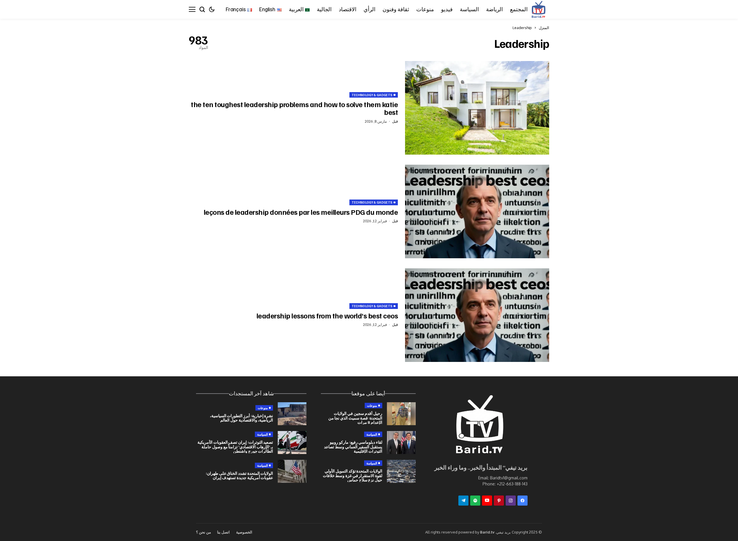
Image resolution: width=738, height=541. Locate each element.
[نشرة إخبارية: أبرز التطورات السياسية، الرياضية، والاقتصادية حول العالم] (292, 413)
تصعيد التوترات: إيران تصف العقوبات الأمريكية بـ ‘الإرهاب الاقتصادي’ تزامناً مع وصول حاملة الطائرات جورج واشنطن (235, 446)
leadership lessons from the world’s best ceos (327, 315)
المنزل (544, 27)
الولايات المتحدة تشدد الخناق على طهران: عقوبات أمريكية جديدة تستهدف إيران (239, 475)
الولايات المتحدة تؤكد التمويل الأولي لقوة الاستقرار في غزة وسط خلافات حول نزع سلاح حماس (353, 475)
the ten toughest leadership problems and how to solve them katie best (294, 108)
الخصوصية (244, 532)
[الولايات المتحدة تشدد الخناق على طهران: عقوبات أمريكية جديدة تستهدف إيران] (292, 471)
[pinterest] (499, 501)
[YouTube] (487, 501)
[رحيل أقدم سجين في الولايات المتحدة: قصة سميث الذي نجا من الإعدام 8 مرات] (401, 413)
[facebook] (522, 501)
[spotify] (475, 501)
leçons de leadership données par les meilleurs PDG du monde (301, 212)
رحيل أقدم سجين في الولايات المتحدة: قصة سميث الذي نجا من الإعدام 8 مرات (355, 418)
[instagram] (511, 501)
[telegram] (463, 501)
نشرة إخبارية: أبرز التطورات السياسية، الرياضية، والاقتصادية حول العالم (241, 417)
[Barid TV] (479, 426)
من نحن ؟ (203, 532)
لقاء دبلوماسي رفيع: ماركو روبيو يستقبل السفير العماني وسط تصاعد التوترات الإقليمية (353, 446)
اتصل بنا (223, 532)
